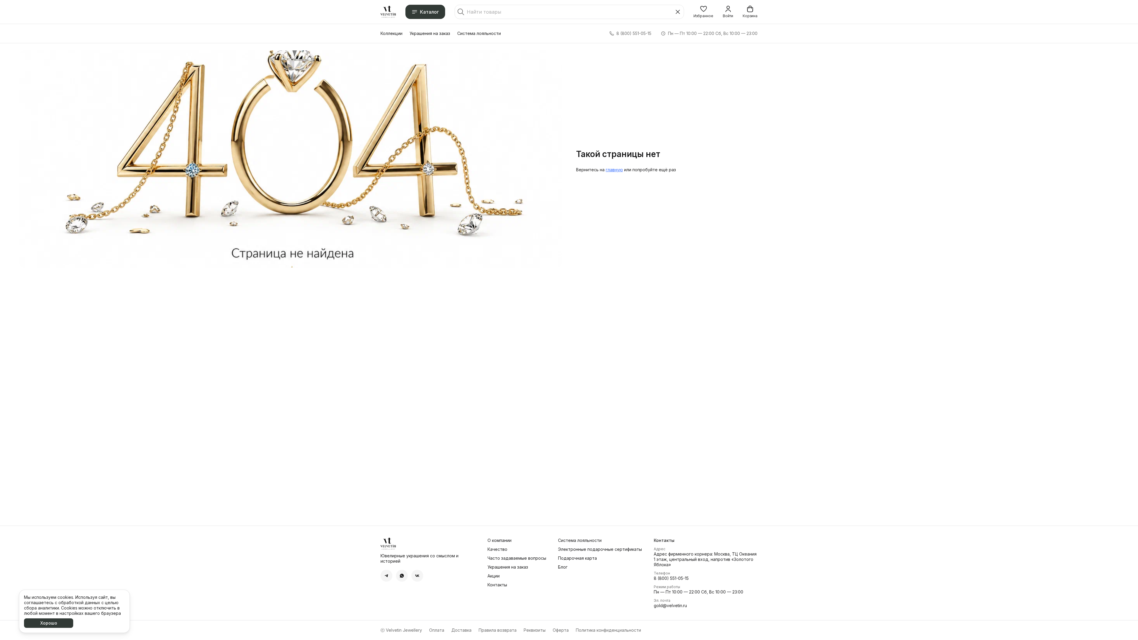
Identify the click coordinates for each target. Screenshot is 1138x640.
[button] (703, 11)
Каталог (429, 12)
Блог (563, 566)
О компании (500, 540)
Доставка (461, 630)
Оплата (436, 630)
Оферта (561, 630)
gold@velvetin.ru (670, 605)
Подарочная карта (577, 558)
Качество (497, 549)
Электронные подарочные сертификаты (600, 549)
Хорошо (48, 622)
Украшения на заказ (430, 33)
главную (614, 169)
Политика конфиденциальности (608, 630)
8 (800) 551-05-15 (671, 578)
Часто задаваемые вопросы (517, 558)
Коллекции (391, 33)
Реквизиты (535, 630)
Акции (494, 575)
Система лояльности (479, 33)
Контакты (497, 584)
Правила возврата (498, 630)
